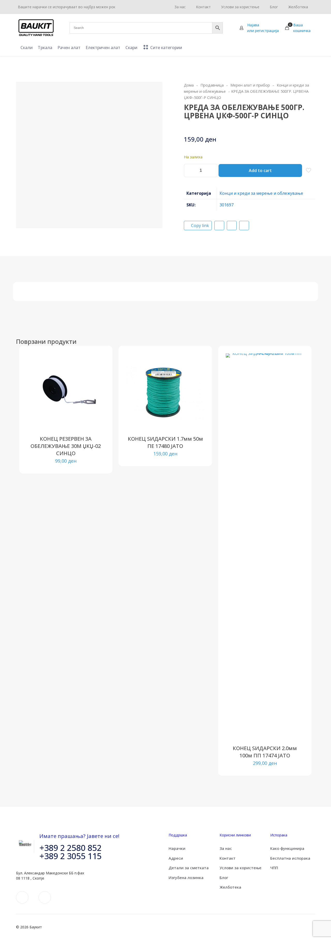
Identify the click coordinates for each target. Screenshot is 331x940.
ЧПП (274, 867)
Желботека (230, 887)
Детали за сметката (189, 867)
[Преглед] (97, 394)
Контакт (228, 858)
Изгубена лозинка (186, 877)
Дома (189, 85)
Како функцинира (287, 848)
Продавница (212, 85)
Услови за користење (240, 867)
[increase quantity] (211, 170)
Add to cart (260, 170)
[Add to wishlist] (97, 382)
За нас (226, 848)
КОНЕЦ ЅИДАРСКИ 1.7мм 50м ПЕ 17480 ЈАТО (165, 442)
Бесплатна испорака (290, 858)
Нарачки (177, 848)
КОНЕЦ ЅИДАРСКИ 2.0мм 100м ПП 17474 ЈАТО (265, 752)
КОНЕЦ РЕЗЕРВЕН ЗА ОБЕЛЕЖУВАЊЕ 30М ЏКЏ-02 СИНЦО (66, 446)
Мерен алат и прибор (250, 85)
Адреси (176, 858)
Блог (224, 877)
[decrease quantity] (189, 170)
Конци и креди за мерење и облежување (261, 193)
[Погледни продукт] (97, 371)
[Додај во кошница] (97, 360)
